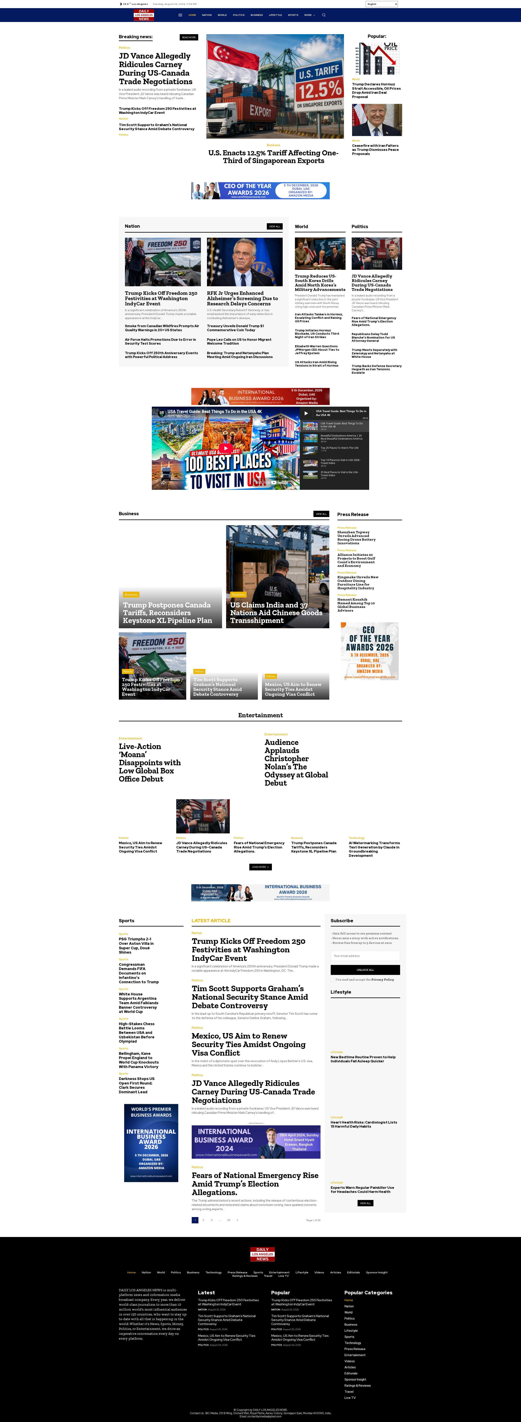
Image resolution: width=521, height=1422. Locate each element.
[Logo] (262, 1254)
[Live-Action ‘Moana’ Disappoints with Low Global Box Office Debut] (222, 760)
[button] (324, 15)
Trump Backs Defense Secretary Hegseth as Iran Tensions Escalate (377, 369)
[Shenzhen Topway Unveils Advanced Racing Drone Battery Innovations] (392, 535)
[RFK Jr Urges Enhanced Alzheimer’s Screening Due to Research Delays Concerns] (245, 262)
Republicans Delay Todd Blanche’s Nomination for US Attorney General (373, 337)
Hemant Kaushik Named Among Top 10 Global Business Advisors (356, 605)
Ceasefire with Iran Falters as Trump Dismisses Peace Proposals (375, 149)
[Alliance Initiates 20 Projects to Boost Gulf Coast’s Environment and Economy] (392, 558)
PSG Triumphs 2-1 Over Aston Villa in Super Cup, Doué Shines (136, 946)
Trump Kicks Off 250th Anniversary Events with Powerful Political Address (161, 355)
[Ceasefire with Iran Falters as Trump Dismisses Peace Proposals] (377, 120)
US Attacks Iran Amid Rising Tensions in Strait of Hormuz (316, 363)
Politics (124, 47)
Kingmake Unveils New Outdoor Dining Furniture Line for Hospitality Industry (358, 582)
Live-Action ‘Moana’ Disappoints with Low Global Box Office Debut (150, 762)
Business (273, 145)
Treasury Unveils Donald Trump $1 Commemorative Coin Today (235, 328)
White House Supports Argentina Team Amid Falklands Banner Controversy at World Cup (138, 1003)
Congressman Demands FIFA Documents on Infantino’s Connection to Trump (139, 973)
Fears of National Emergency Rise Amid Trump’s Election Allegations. (374, 321)
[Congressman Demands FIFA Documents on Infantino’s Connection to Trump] (174, 967)
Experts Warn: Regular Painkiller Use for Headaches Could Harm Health (362, 1189)
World (356, 79)
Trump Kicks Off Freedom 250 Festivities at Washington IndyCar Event (157, 110)
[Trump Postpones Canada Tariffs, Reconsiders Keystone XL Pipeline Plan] (170, 576)
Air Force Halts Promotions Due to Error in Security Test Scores (160, 342)
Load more (259, 867)
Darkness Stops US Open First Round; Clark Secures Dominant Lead (136, 1085)
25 (228, 1220)
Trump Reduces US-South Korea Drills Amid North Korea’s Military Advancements (320, 282)
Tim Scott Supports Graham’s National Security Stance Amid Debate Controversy (156, 127)
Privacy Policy (382, 979)
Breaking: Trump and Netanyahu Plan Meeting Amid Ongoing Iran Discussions (240, 355)
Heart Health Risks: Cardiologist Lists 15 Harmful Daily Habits (364, 1124)
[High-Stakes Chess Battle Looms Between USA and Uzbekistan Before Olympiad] (174, 1027)
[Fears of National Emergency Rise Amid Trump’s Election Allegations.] (260, 816)
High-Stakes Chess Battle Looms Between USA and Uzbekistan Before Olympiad (136, 1032)
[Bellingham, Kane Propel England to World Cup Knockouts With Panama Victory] (174, 1056)
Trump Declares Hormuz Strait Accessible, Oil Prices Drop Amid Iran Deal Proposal (376, 90)
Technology (356, 838)
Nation (123, 118)
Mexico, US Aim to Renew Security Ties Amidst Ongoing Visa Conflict (140, 847)
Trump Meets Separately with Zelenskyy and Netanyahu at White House (374, 353)
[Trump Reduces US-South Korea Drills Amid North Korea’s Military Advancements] (320, 253)
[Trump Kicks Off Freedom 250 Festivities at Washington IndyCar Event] (163, 262)
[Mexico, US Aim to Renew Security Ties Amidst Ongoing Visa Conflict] (295, 666)
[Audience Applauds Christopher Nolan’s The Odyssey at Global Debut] (367, 760)
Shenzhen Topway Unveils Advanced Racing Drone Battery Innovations (356, 537)
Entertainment (130, 738)
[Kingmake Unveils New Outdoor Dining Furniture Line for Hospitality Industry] (392, 580)
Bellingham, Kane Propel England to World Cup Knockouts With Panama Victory (139, 1060)
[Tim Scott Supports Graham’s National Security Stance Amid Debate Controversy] (224, 666)
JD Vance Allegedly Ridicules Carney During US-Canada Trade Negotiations (156, 68)
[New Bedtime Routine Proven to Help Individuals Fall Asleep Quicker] (365, 1025)
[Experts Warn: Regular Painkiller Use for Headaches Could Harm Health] (365, 1156)
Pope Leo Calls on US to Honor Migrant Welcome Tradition (239, 342)
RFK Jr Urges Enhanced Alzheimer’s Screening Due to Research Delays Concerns (242, 298)
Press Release (347, 527)
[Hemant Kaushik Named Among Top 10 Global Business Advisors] (392, 603)
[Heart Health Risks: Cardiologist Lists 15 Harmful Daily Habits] (365, 1090)
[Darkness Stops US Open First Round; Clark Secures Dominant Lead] (174, 1082)
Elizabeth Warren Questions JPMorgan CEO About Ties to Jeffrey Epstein (317, 349)
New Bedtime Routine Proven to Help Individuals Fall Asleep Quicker (363, 1059)
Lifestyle (337, 1052)
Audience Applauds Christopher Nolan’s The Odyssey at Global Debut (296, 762)
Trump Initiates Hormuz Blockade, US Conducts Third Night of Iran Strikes (317, 334)
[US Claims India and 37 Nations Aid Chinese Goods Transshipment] (277, 576)
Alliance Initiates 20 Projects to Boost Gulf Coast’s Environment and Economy (356, 560)
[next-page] (237, 1220)
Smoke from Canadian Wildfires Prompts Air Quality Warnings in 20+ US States (162, 328)
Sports (123, 934)
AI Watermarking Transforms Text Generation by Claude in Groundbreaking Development (374, 849)
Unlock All (365, 970)
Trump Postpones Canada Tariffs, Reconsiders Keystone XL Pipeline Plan (313, 847)
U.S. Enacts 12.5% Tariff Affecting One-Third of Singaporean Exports (273, 156)
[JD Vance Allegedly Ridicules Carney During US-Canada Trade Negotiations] (377, 253)
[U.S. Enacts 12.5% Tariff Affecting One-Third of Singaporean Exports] (275, 86)
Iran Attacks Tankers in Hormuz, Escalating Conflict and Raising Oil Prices (319, 317)
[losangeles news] (144, 15)
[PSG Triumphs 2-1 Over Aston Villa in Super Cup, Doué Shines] (174, 942)
